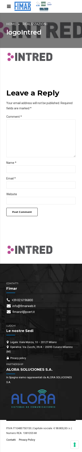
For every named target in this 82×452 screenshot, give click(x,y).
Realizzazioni (35, 24)
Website (11, 194)
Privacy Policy (27, 439)
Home (11, 24)
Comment (14, 116)
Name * (11, 162)
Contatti (11, 439)
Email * (11, 178)
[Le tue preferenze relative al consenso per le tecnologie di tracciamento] (75, 445)
